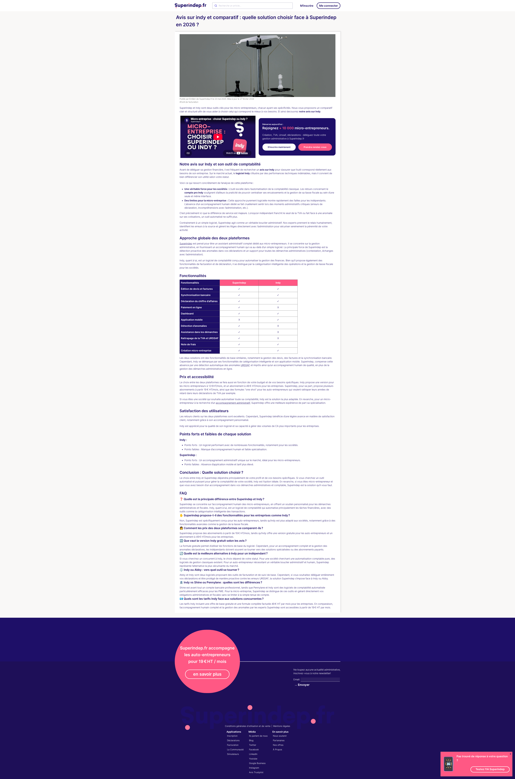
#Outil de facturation (189, 102)
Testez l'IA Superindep (490, 769)
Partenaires (278, 740)
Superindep (186, 243)
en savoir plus (207, 674)
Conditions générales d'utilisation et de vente (247, 726)
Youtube (253, 758)
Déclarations (233, 740)
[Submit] (215, 6)
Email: (296, 679)
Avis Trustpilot (256, 772)
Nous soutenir (280, 735)
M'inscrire (306, 5)
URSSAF (245, 365)
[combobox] (252, 6)
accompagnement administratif (233, 402)
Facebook (254, 749)
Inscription (232, 735)
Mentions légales (281, 726)
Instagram (254, 767)
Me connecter (328, 5)
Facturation (232, 745)
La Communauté (235, 749)
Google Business (257, 763)
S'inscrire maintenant (279, 147)
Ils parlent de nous (258, 735)
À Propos (277, 749)
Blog (251, 740)
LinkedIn (253, 754)
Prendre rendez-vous (315, 147)
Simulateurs (233, 754)
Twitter (252, 745)
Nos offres (278, 745)
